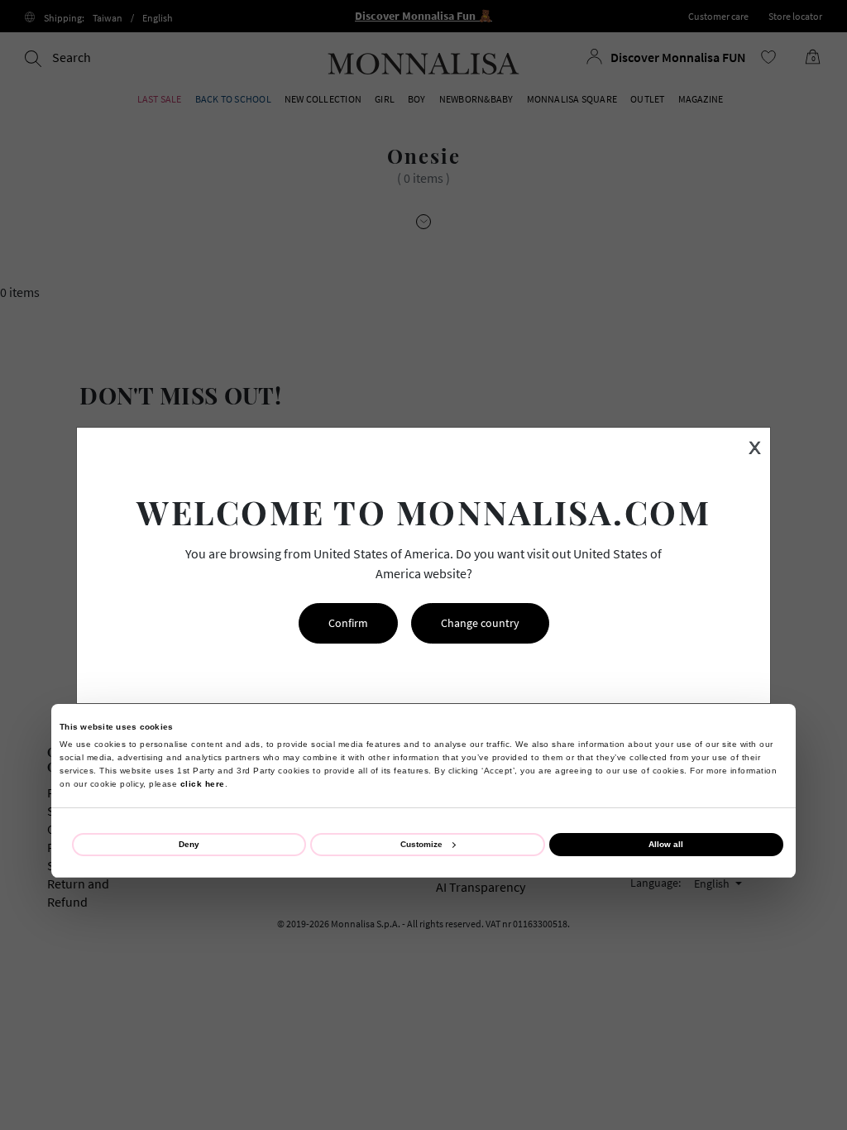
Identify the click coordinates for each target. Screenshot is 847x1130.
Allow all (665, 844)
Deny (189, 844)
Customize (421, 844)
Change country (480, 622)
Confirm (348, 622)
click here (202, 783)
